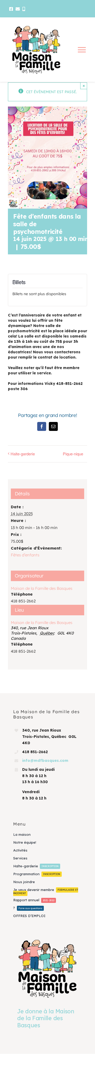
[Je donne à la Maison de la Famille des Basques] (47, 968)
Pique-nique (73, 453)
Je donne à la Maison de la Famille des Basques (45, 1018)
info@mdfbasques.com (45, 760)
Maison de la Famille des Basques (41, 622)
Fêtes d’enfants (25, 554)
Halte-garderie (23, 453)
